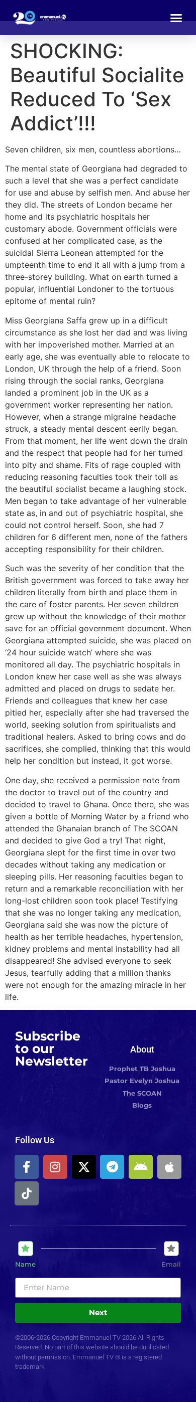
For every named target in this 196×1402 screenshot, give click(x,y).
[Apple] (169, 1167)
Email (171, 1264)
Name (25, 1264)
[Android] (141, 1167)
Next (98, 1312)
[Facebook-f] (27, 1167)
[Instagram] (55, 1167)
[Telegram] (112, 1167)
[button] (176, 17)
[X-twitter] (84, 1167)
